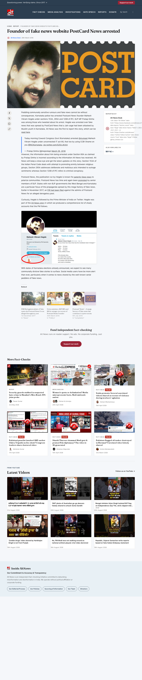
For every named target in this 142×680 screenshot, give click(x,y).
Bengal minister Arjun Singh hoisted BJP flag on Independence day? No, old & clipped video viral (114, 505)
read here (25, 132)
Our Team (71, 589)
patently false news (82, 177)
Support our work (126, 3)
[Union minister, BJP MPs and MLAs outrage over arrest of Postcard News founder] (58, 298)
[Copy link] (9, 129)
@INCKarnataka (35, 145)
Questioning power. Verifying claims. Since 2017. (27, 2)
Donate (112, 12)
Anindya (68, 401)
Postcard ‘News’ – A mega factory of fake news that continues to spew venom (82, 311)
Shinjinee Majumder (63, 449)
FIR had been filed (55, 190)
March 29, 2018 (58, 151)
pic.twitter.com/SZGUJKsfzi (55, 145)
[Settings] (133, 12)
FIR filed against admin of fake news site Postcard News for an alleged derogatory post (32, 311)
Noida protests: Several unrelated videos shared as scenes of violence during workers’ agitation (112, 395)
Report (16, 26)
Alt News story (37, 203)
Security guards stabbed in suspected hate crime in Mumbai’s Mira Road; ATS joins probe (27, 394)
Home (9, 26)
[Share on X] (9, 118)
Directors (83, 589)
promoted (82, 180)
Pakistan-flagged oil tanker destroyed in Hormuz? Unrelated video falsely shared (113, 442)
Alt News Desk (16, 38)
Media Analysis (55, 12)
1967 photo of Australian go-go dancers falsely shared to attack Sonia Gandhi (68, 504)
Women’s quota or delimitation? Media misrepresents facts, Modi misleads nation (70, 394)
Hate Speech (89, 12)
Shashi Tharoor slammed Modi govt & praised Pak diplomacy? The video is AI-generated (69, 442)
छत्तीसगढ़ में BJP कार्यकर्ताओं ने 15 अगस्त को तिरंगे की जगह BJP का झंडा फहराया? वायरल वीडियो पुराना (26, 504)
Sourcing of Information (54, 589)
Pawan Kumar (17, 401)
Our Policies (34, 589)
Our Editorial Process (17, 589)
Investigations (72, 12)
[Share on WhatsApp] (9, 123)
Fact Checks (39, 12)
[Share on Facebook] (9, 113)
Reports (102, 12)
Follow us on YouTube (125, 471)
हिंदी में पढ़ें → (109, 152)
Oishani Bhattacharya (107, 402)
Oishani (61, 401)
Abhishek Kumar (18, 449)
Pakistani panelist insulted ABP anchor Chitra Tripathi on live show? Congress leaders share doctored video (27, 442)
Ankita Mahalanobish (107, 449)
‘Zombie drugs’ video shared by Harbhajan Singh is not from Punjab (25, 541)
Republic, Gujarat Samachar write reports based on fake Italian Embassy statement (112, 541)
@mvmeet (83, 138)
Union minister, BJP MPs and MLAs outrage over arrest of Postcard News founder (57, 311)
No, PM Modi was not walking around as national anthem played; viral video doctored (70, 541)
